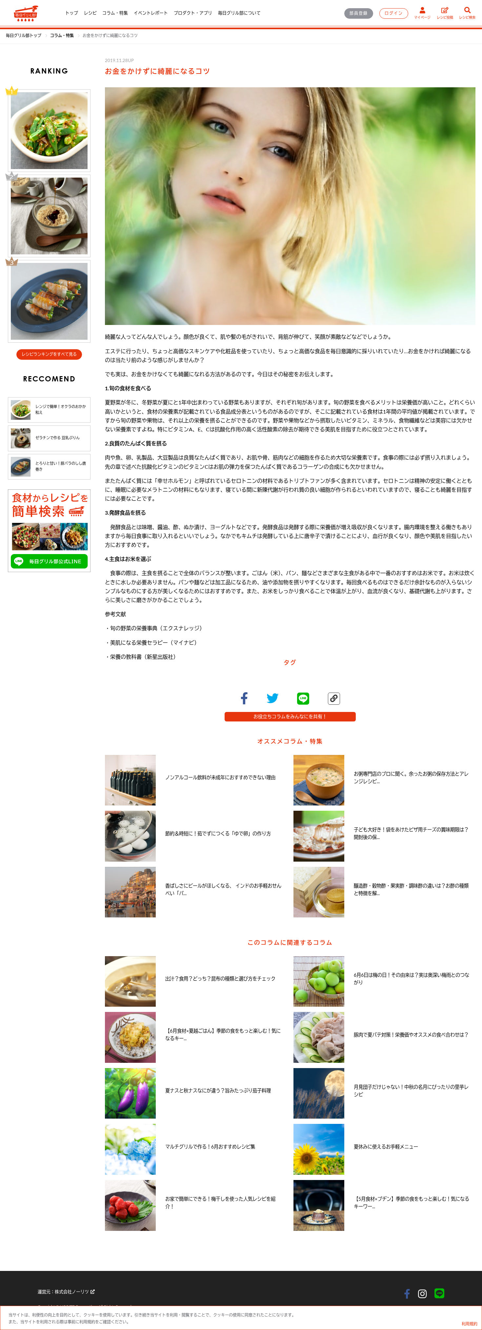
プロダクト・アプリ (193, 13)
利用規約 (469, 1324)
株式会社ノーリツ (72, 1292)
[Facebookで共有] (244, 699)
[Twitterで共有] (273, 699)
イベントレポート (151, 13)
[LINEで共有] (303, 698)
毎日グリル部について (239, 13)
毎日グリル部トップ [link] (24, 36)
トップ (71, 13)
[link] (62, 36)
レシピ (90, 13)
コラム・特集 (115, 13)
